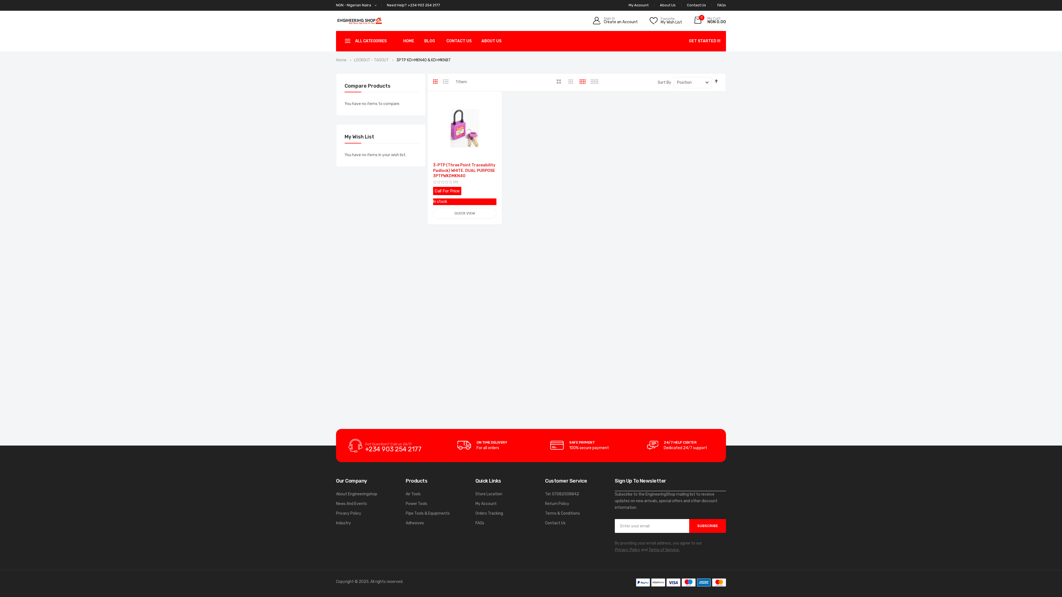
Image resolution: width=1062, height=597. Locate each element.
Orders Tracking (489, 513)
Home (408, 41)
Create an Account (621, 22)
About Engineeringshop (356, 494)
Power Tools (416, 503)
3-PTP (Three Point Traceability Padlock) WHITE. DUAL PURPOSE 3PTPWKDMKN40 (464, 170)
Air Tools (413, 494)
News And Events (351, 503)
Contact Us (696, 5)
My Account (486, 503)
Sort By (664, 82)
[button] (357, 5)
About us (491, 41)
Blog (429, 41)
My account (639, 5)
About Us (668, 5)
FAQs (721, 5)
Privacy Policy (348, 513)
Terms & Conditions (562, 513)
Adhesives (415, 523)
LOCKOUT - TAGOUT (372, 60)
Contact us (459, 41)
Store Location (488, 494)
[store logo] (359, 20)
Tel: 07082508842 (562, 494)
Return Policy (557, 503)
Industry (343, 523)
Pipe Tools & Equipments (428, 513)
